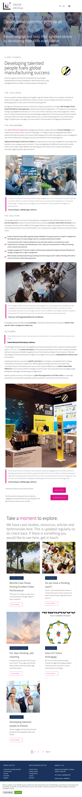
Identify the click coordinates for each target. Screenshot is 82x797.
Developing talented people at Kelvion (20, 724)
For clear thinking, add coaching (22, 655)
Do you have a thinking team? (57, 585)
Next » (48, 752)
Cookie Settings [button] (8, 792)
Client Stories (12, 16)
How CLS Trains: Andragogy (53, 655)
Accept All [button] (18, 792)
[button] (69, 6)
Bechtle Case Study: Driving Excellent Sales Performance (22, 586)
